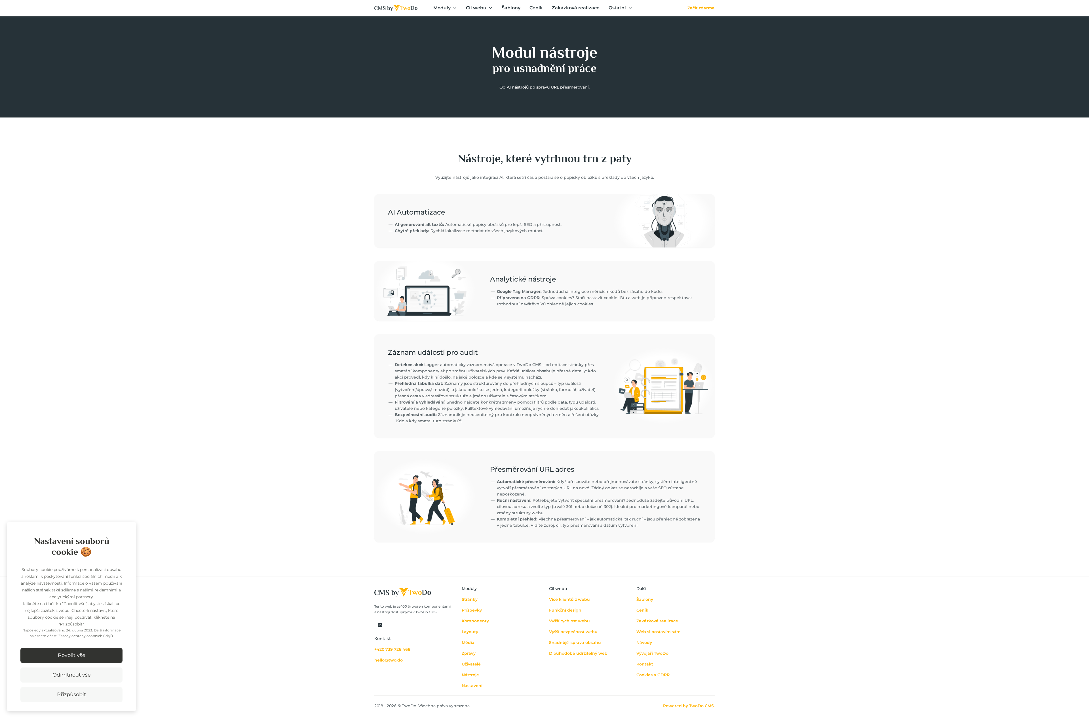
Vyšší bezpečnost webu (573, 631)
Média (468, 642)
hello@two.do (388, 660)
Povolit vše (71, 655)
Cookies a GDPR (653, 674)
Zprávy (469, 653)
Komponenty (475, 620)
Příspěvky (472, 610)
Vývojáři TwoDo (652, 653)
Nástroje (470, 674)
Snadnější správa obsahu (575, 642)
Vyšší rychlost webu (569, 620)
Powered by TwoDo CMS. (689, 705)
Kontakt (644, 664)
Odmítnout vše (71, 675)
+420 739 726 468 (392, 649)
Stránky (470, 599)
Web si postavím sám (658, 631)
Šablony (511, 8)
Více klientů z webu (569, 599)
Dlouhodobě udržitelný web (578, 653)
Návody (644, 642)
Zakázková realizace (576, 8)
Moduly (442, 8)
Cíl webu (476, 8)
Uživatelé (471, 664)
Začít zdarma (701, 8)
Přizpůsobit (71, 694)
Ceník (536, 8)
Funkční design (565, 610)
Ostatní (617, 8)
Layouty (470, 631)
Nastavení (472, 685)
